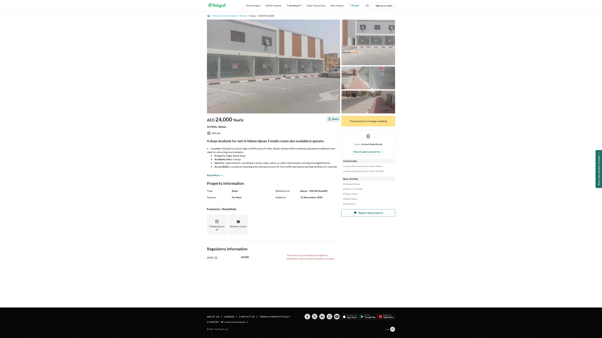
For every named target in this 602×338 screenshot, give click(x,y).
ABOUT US (213, 316)
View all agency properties (366, 151)
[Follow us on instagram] (329, 316)
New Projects (337, 5)
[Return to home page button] (217, 5)
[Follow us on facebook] (307, 316)
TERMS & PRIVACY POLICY (274, 316)
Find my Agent (253, 5)
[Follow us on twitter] (315, 316)
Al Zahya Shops (350, 194)
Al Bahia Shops (350, 199)
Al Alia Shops (349, 204)
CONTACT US (247, 316)
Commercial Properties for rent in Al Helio (363, 171)
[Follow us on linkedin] (322, 316)
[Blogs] (354, 6)
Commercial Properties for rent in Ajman (362, 166)
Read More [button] (213, 175)
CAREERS (229, 316)
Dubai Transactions (316, 5)
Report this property (371, 212)
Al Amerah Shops (351, 184)
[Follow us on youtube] (337, 316)
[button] (599, 169)
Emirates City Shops (353, 189)
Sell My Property (273, 5)
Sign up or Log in (384, 5)
